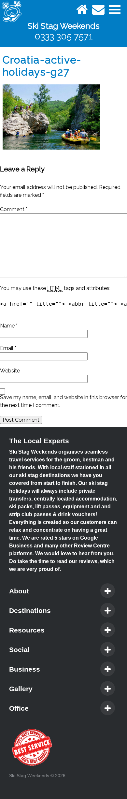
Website (10, 371)
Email (8, 348)
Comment (13, 209)
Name (9, 326)
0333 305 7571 (64, 36)
